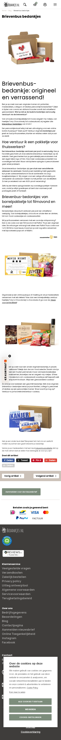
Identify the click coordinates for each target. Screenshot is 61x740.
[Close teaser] (9, 356)
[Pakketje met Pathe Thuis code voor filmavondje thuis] (30, 290)
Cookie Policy (32, 688)
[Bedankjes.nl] (11, 4)
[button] (5, 370)
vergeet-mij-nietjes (42, 374)
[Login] (45, 4)
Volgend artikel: (45, 476)
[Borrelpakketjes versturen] (30, 362)
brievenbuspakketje (43, 448)
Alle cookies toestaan (30, 701)
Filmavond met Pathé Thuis (35, 223)
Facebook (8, 642)
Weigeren (30, 709)
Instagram (9, 638)
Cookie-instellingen (30, 717)
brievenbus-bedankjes (42, 154)
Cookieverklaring (30, 731)
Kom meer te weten (17, 692)
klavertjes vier (25, 374)
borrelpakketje (44, 297)
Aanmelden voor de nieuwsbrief (21, 491)
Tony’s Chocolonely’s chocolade (23, 300)
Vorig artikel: (11, 476)
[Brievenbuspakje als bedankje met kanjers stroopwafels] (30, 437)
